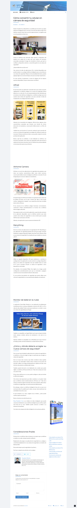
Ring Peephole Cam (18, 401)
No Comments (21, 24)
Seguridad (15, 24)
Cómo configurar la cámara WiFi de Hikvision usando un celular (55, 444)
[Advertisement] (29, 156)
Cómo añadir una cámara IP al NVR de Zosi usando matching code (56, 438)
